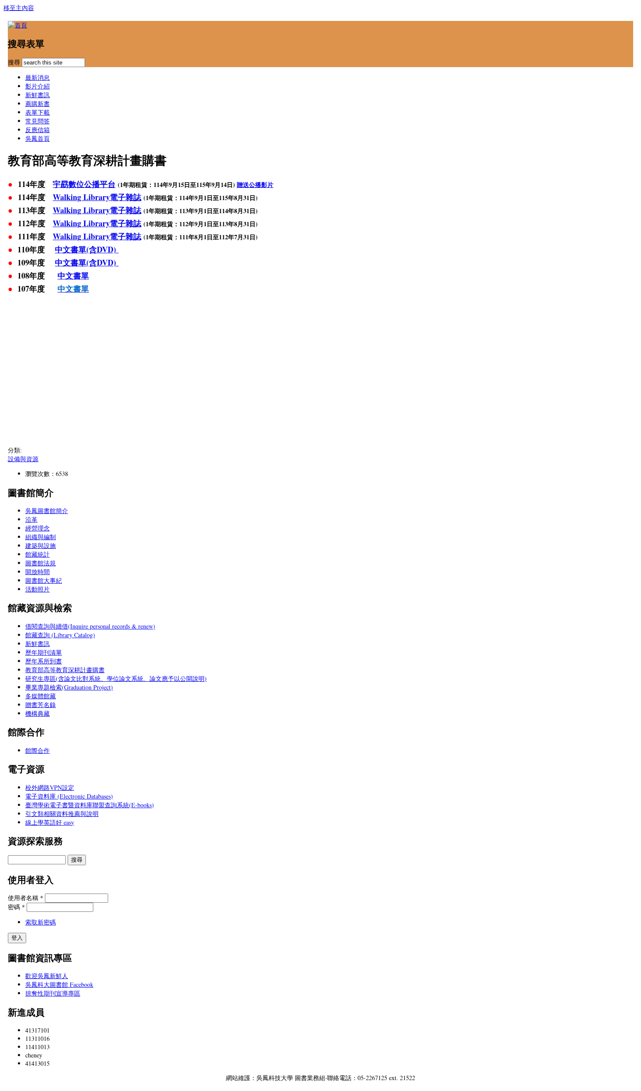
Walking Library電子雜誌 (97, 197)
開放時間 (37, 572)
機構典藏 (37, 713)
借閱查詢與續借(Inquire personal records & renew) (90, 626)
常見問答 (37, 121)
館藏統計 (37, 554)
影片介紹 (37, 86)
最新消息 (37, 77)
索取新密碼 (40, 922)
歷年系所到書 (43, 661)
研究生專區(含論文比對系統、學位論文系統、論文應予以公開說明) (116, 678)
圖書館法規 (40, 563)
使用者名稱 (25, 898)
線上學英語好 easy (49, 822)
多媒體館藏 (40, 696)
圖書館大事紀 (43, 580)
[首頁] (17, 25)
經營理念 (37, 528)
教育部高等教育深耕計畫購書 (65, 670)
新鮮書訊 (37, 95)
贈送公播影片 (255, 184)
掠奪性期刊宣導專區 (52, 993)
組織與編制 (40, 537)
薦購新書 (37, 103)
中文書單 (73, 275)
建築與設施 (40, 545)
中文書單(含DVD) (87, 249)
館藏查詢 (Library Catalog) (60, 635)
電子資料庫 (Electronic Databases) (69, 796)
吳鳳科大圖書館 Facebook (59, 984)
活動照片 (37, 589)
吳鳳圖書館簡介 (46, 510)
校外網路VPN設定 (49, 787)
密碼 (16, 907)
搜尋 (15, 62)
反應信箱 (37, 130)
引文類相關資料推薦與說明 (62, 813)
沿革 (31, 519)
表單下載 (37, 112)
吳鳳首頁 (37, 138)
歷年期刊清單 (43, 652)
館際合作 (37, 750)
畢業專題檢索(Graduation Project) (69, 687)
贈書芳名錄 (40, 704)
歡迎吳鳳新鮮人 (46, 976)
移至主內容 (18, 7)
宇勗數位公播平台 (84, 184)
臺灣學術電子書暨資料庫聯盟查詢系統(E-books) (89, 805)
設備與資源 (23, 459)
